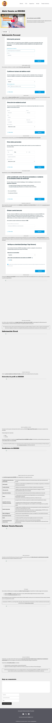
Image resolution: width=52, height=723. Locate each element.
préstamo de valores (23, 445)
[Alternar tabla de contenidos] (9, 32)
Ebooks (21, 3)
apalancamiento (39, 509)
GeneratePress (33, 721)
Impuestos (31, 3)
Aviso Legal (20, 710)
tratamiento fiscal (45, 205)
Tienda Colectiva (45, 3)
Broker (37, 3)
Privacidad (32, 710)
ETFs (26, 3)
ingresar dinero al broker (29, 603)
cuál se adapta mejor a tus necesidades (9, 440)
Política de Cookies (26, 710)
